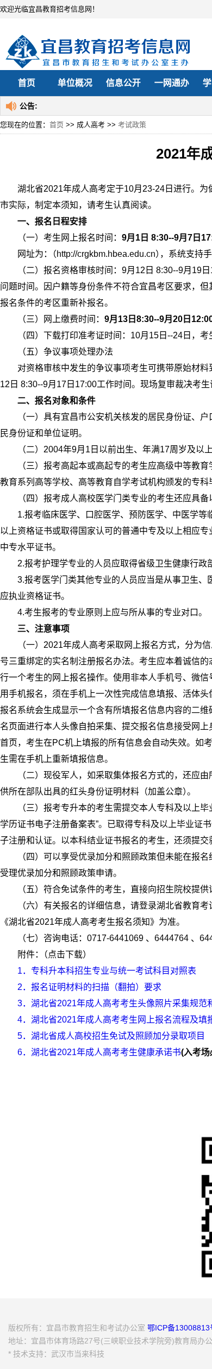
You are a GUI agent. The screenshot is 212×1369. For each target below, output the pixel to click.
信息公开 (123, 82)
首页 (26, 82)
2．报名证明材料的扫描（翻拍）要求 (89, 987)
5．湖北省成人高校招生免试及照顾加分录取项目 (111, 1035)
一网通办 (171, 82)
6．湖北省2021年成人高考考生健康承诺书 (99, 1052)
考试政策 (132, 125)
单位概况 (75, 82)
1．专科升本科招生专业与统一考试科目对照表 (106, 970)
